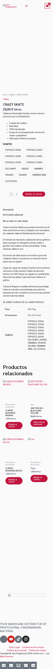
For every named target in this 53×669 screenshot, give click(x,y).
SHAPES (7, 144)
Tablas (12, 95)
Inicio (5, 95)
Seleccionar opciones (39, 423)
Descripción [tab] (8, 209)
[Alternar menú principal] (26, 6)
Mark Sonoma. (7, 656)
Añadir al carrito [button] (12, 425)
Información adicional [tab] (13, 215)
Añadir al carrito (33, 194)
